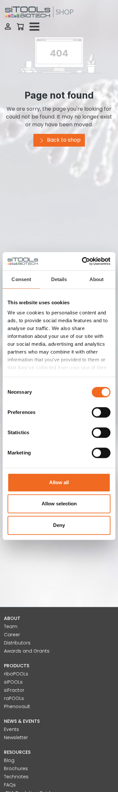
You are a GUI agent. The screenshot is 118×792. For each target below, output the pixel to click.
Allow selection (59, 503)
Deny (59, 525)
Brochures (16, 768)
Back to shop (63, 140)
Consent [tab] (21, 279)
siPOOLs (13, 682)
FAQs (10, 785)
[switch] (101, 412)
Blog (9, 760)
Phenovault (17, 706)
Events (11, 729)
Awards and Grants (26, 651)
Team (10, 626)
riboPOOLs (16, 674)
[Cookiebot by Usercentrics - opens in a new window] (83, 261)
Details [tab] (59, 279)
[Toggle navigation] (34, 27)
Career (12, 634)
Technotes (16, 776)
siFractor (14, 690)
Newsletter (16, 737)
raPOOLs (14, 698)
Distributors (17, 643)
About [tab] (96, 279)
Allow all (59, 482)
